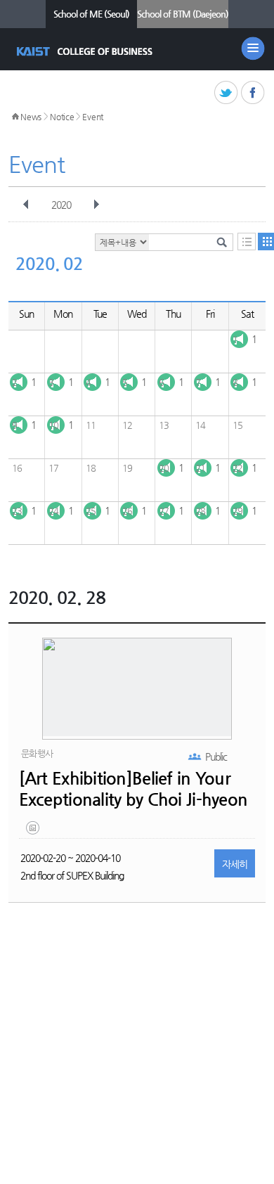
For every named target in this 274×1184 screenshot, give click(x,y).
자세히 (235, 864)
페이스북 (253, 93)
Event (92, 117)
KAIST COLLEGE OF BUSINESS (86, 51)
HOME (15, 117)
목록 (246, 241)
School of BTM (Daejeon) (182, 13)
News (30, 117)
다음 (96, 204)
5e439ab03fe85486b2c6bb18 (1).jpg (33, 831)
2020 (61, 204)
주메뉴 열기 (253, 48)
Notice (62, 117)
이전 (26, 204)
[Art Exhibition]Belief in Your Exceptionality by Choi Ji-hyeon (133, 788)
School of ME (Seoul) (91, 13)
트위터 (226, 93)
